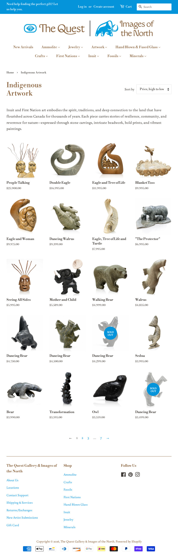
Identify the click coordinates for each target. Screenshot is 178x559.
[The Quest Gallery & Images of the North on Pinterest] (130, 475)
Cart (129, 7)
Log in (82, 7)
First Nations (67, 56)
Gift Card (13, 525)
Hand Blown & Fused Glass (136, 47)
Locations (13, 487)
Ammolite (49, 47)
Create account (104, 7)
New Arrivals (23, 47)
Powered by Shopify (129, 541)
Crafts (40, 56)
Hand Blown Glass (76, 504)
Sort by (129, 89)
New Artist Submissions (22, 517)
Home (10, 72)
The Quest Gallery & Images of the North (87, 541)
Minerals (137, 56)
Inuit (92, 56)
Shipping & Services (20, 502)
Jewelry (74, 47)
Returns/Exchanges (19, 510)
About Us (12, 480)
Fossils (113, 56)
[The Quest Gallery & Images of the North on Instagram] (137, 475)
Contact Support (17, 495)
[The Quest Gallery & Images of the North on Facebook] (123, 475)
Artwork (98, 47)
